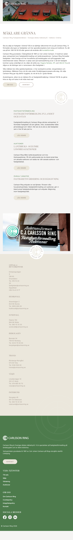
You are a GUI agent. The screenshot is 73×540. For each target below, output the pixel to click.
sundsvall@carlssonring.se (18, 327)
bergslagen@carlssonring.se (19, 345)
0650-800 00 (17, 306)
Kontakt (6, 506)
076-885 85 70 (17, 383)
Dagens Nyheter (46, 63)
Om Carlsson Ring (9, 496)
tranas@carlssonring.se (17, 367)
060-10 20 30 (17, 324)
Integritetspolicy (9, 503)
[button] (67, 4)
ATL (54, 63)
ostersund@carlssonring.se (18, 404)
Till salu (5, 475)
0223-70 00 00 (17, 343)
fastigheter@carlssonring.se (19, 285)
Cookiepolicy (7, 500)
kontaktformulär (48, 50)
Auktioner (6, 485)
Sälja (4, 478)
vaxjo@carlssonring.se (17, 386)
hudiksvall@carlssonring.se (18, 308)
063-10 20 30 (17, 402)
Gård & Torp (63, 63)
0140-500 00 (16, 365)
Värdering (6, 481)
